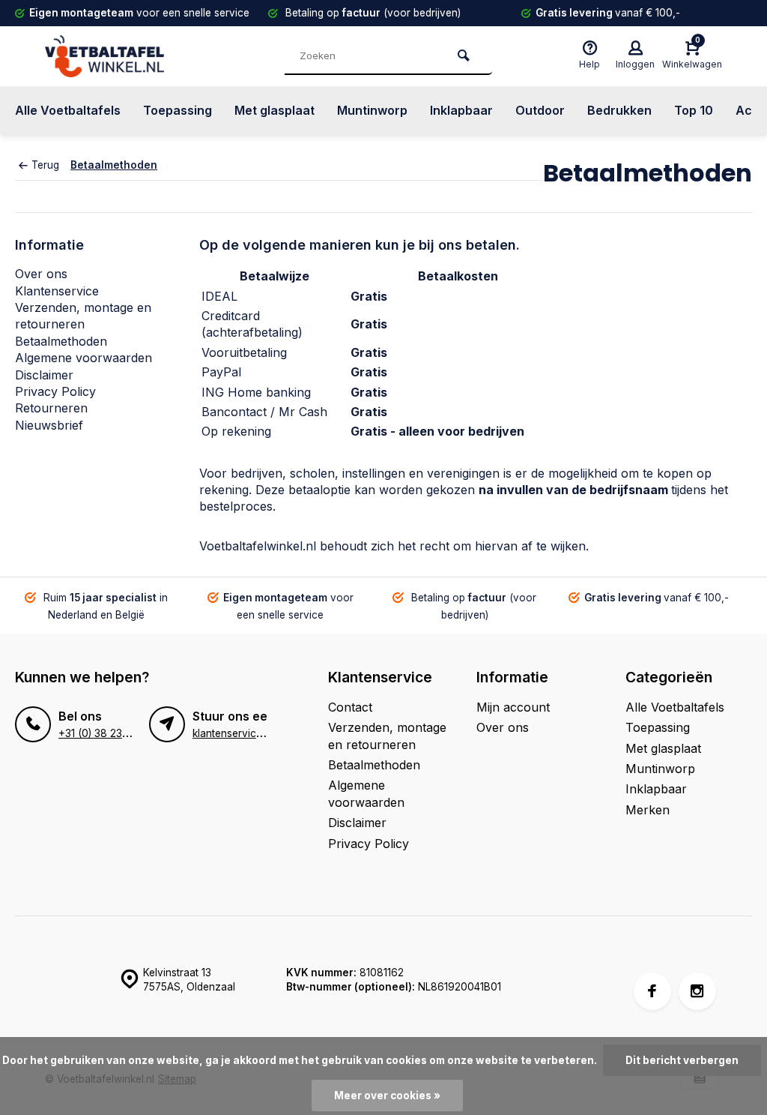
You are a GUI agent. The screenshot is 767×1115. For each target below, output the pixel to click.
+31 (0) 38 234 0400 (107, 733)
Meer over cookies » (387, 1096)
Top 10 (693, 110)
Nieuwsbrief (49, 425)
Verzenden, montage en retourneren (387, 735)
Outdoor (540, 110)
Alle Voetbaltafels (68, 110)
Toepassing (177, 110)
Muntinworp (372, 110)
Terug (45, 165)
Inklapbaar (461, 110)
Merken (647, 809)
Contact (350, 707)
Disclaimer (44, 374)
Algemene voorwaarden (83, 357)
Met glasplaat (274, 110)
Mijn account (513, 707)
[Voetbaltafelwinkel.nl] (135, 56)
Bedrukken (619, 110)
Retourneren (51, 407)
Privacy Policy (55, 391)
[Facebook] (652, 991)
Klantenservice (57, 290)
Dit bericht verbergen (682, 1060)
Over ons (41, 273)
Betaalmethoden (113, 165)
